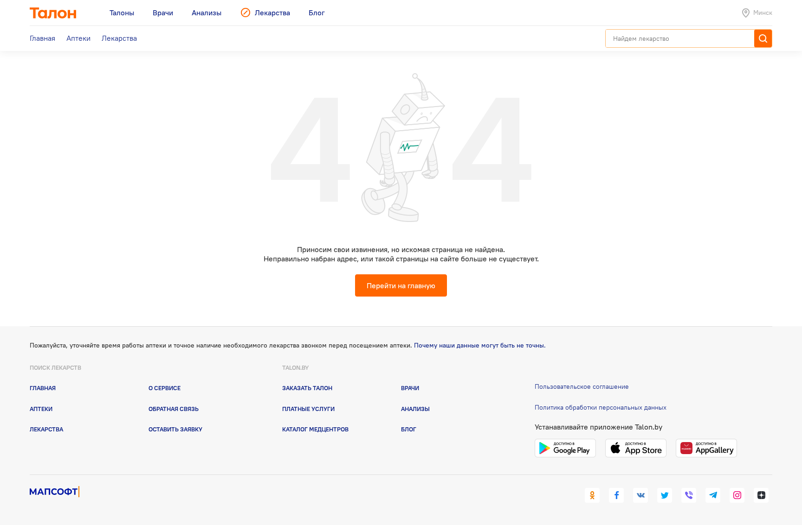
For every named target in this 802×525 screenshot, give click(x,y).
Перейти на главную (401, 285)
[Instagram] (737, 495)
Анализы (415, 408)
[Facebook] (616, 495)
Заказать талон (307, 388)
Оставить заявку (175, 429)
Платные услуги (308, 408)
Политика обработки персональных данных (600, 407)
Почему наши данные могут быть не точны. (480, 345)
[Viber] (689, 495)
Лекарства (46, 429)
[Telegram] (713, 495)
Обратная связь (174, 408)
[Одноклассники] (592, 495)
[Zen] (761, 495)
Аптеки (41, 408)
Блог (408, 429)
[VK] (640, 495)
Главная (43, 388)
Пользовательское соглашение (582, 386)
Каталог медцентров (315, 429)
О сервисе (165, 388)
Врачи (410, 388)
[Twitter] (664, 495)
